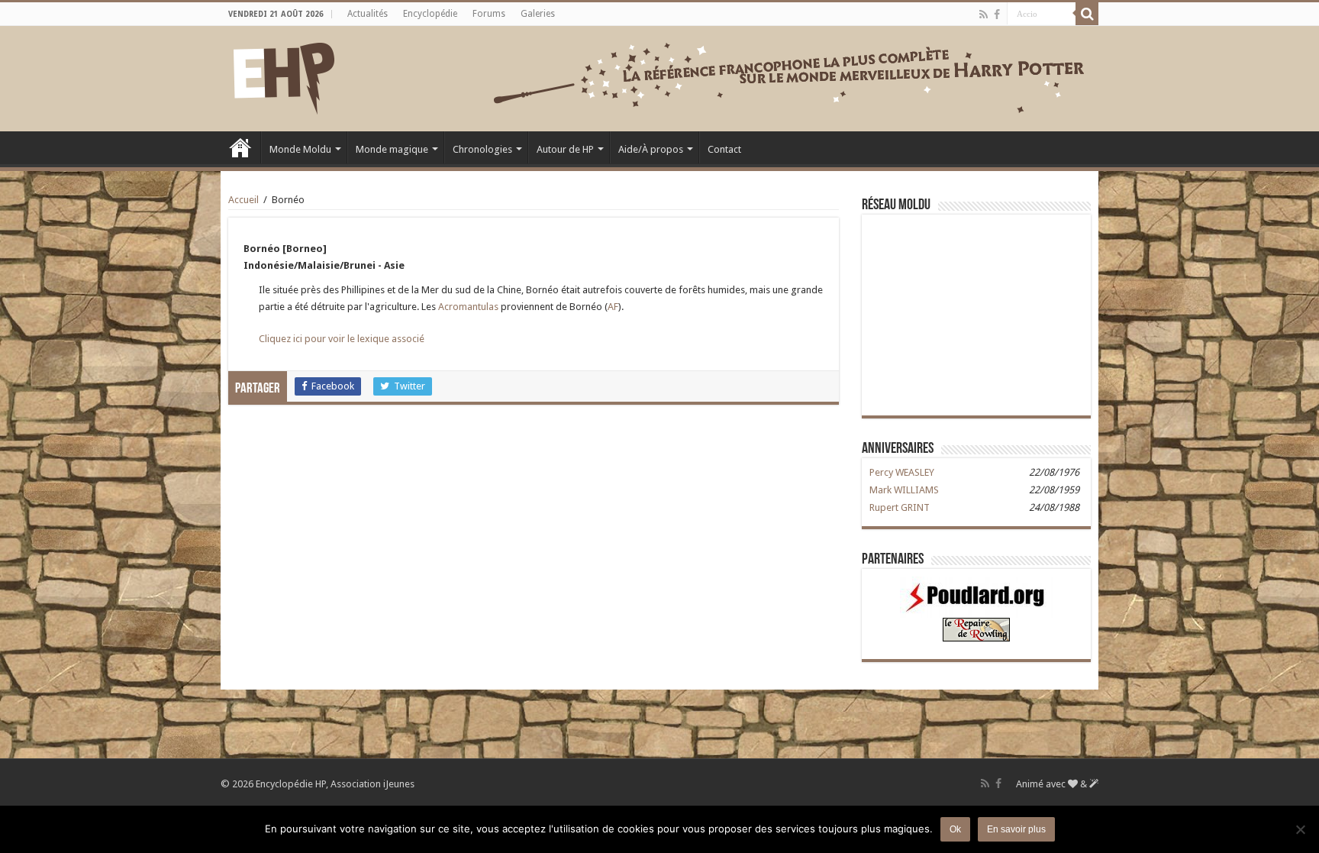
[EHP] (284, 75)
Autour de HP (565, 149)
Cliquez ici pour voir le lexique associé (341, 338)
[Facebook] (996, 14)
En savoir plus (1016, 829)
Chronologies (482, 149)
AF (613, 306)
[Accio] (1087, 13)
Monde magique (392, 149)
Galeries (538, 13)
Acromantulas (468, 306)
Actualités (367, 13)
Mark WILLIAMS (904, 490)
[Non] (1300, 829)
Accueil (240, 147)
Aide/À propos (650, 149)
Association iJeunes (372, 784)
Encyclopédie (430, 13)
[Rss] (983, 14)
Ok (955, 829)
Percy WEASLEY (901, 472)
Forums (488, 13)
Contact (724, 149)
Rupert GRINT (899, 507)
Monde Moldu (300, 149)
